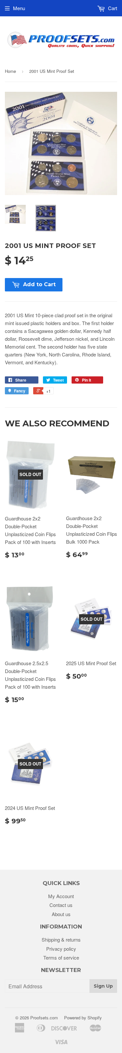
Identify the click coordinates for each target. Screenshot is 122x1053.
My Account (61, 896)
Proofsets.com (44, 1017)
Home (10, 71)
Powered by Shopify (83, 1017)
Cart (112, 8)
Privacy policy (61, 948)
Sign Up (103, 986)
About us (61, 914)
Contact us (61, 904)
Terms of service (61, 957)
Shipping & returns (61, 939)
